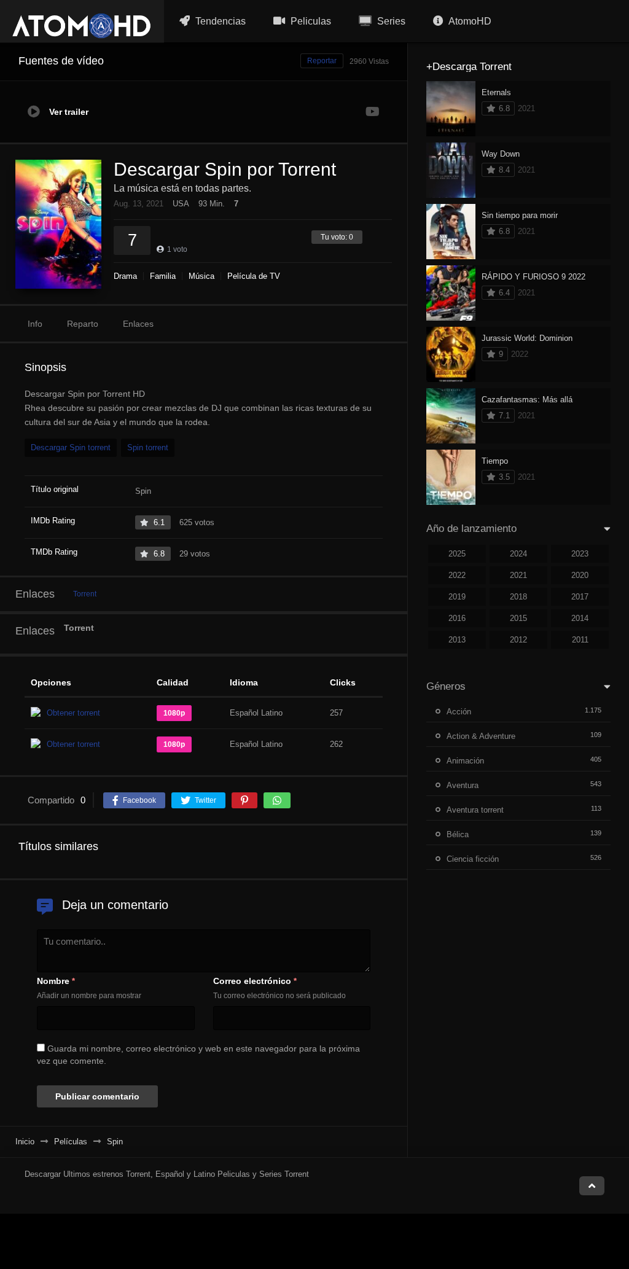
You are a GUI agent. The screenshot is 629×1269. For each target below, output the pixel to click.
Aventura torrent (475, 809)
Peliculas (309, 21)
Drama (125, 276)
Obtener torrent (73, 712)
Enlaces (138, 324)
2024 (518, 553)
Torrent (84, 594)
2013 (457, 639)
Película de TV (253, 276)
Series (390, 21)
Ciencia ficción (473, 859)
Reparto (82, 324)
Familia (163, 276)
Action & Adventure (481, 736)
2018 (518, 596)
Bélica (458, 834)
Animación (465, 760)
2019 (457, 596)
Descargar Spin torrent (71, 447)
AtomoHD (469, 21)
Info (35, 324)
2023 (579, 553)
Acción (459, 711)
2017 (579, 596)
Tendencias (219, 21)
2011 (580, 639)
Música (201, 276)
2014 (579, 618)
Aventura (463, 785)
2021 (518, 575)
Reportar (322, 61)
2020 (579, 575)
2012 (518, 639)
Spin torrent (147, 447)
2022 (457, 575)
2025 (457, 553)
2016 (457, 618)
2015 (518, 618)
